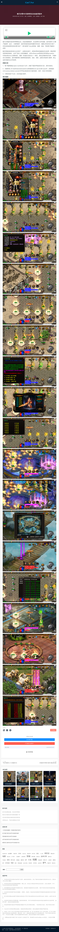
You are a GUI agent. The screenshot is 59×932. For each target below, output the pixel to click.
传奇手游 (33, 853)
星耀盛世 (18, 860)
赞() (53, 730)
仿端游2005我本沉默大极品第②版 (47, 762)
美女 (16, 863)
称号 (3, 863)
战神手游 (49, 856)
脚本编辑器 (20, 863)
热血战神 (40, 860)
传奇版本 (38, 16)
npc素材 (10, 853)
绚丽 (12, 863)
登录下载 (29, 739)
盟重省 (54, 860)
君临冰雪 (52, 853)
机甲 (26, 860)
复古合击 (8, 856)
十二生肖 (41, 853)
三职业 (19, 853)
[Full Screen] (52, 37)
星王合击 (13, 860)
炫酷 (35, 859)
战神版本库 (53, 928)
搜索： (4, 869)
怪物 (28, 856)
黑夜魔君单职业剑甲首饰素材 (9, 836)
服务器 (22, 860)
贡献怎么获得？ (29, 743)
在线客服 (29, 752)
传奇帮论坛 (10, 928)
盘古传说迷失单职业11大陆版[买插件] (40, 799)
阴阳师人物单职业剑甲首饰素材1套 (10, 842)
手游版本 (4, 860)
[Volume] (49, 37)
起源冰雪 (39, 863)
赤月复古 (35, 863)
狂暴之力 (45, 860)
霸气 (44, 862)
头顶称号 (18, 856)
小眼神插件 (23, 856)
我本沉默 (33, 856)
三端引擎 (15, 853)
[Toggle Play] (29, 33)
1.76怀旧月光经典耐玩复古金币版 (25, 799)
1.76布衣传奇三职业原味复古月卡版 (13, 799)
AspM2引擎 (4, 853)
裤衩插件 (30, 863)
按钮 (8, 860)
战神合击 (38, 856)
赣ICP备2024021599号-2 (15, 929)
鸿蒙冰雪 (49, 863)
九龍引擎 (29, 853)
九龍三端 (24, 853)
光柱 (37, 853)
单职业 (47, 853)
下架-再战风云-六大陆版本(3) (10, 762)
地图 (4, 856)
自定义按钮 (25, 863)
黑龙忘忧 (53, 863)
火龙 (29, 860)
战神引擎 (44, 856)
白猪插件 (50, 860)
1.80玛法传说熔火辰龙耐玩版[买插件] (26, 784)
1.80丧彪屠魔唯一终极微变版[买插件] (13, 784)
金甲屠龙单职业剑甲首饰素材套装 (10, 839)
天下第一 (13, 856)
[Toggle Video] (6, 37)
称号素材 (7, 863)
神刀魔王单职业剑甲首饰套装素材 (10, 833)
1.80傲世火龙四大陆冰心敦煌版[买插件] (40, 784)
